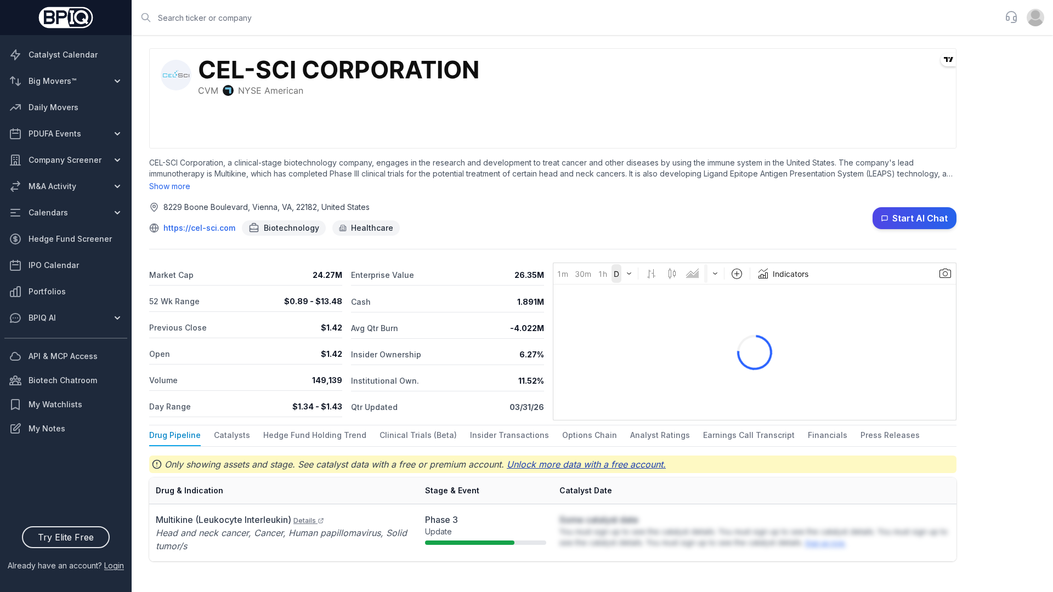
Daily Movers (53, 107)
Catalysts (232, 435)
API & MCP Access (63, 356)
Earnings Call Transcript (749, 435)
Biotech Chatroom (63, 380)
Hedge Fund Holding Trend (314, 435)
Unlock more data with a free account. (586, 464)
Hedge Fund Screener (70, 238)
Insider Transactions (509, 435)
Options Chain (589, 435)
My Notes (47, 428)
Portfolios (47, 291)
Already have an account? (66, 565)
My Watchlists (55, 404)
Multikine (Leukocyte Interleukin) (236, 519)
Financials (827, 435)
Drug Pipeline (175, 435)
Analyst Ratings (660, 435)
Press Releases (890, 435)
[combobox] (564, 17)
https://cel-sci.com (199, 227)
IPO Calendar (54, 265)
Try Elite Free (66, 537)
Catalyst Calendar (63, 54)
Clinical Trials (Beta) (418, 435)
